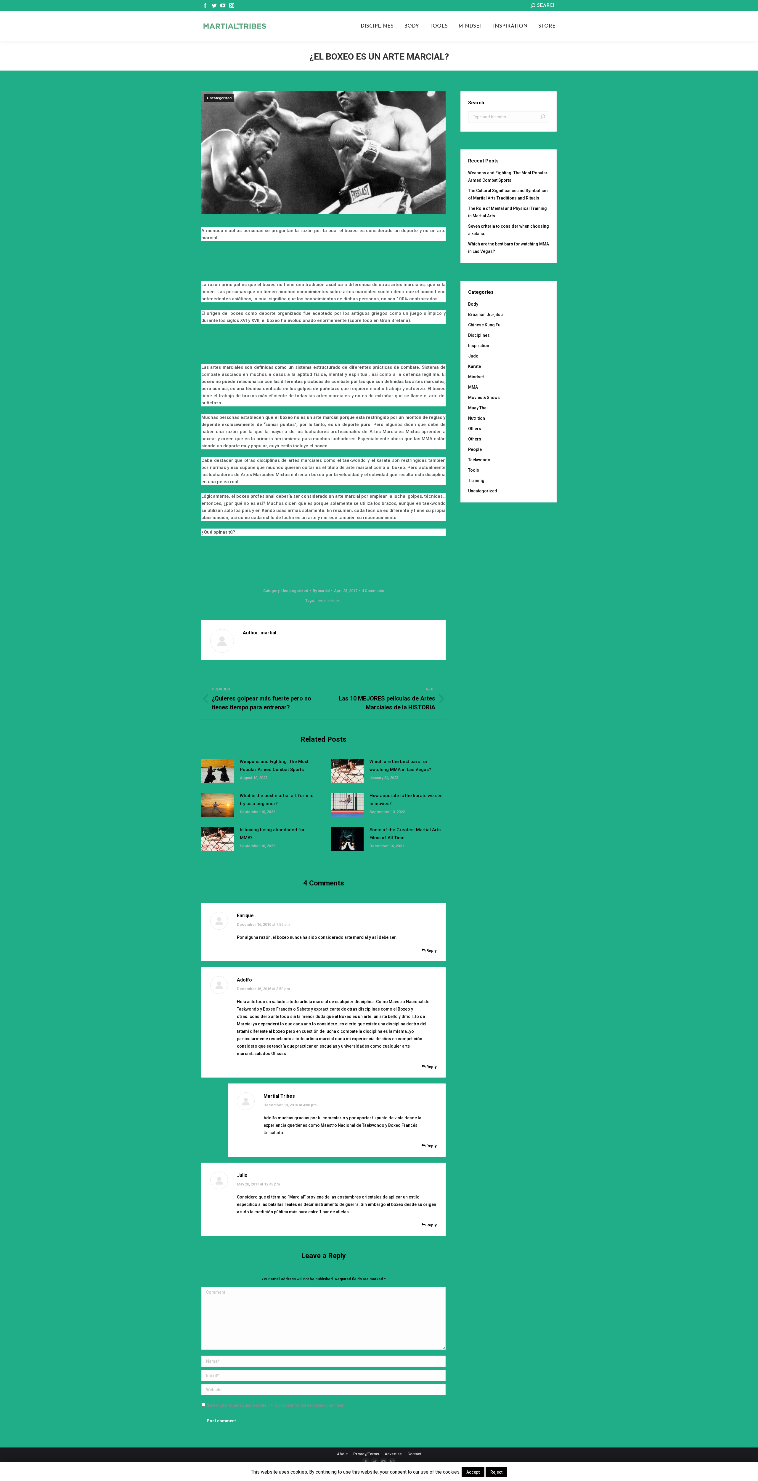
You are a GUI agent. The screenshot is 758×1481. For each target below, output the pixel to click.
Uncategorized (219, 98)
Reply (431, 950)
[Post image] (217, 771)
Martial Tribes (279, 1096)
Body (473, 304)
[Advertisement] (323, 262)
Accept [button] (473, 1472)
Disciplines (479, 335)
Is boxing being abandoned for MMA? (272, 833)
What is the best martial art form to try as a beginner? (277, 799)
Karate (474, 366)
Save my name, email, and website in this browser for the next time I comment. (275, 1405)
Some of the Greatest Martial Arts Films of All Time (405, 833)
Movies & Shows (484, 397)
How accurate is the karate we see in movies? (406, 799)
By (321, 590)
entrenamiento (328, 600)
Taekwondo (479, 459)
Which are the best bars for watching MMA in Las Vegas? (400, 765)
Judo (473, 356)
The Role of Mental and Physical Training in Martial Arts (507, 212)
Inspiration (478, 345)
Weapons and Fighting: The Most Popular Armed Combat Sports (274, 765)
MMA (473, 387)
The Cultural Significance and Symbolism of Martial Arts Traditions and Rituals (508, 194)
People (475, 449)
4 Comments (373, 590)
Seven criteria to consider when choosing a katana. (508, 230)
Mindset (476, 376)
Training (476, 480)
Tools (473, 470)
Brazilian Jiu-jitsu (485, 314)
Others (474, 428)
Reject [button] (496, 1472)
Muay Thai (478, 408)
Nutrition (476, 418)
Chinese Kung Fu (484, 325)
